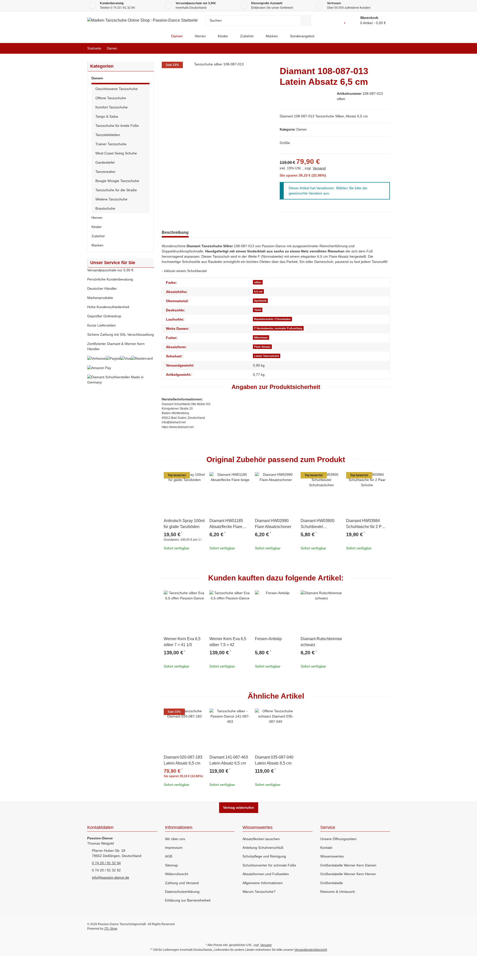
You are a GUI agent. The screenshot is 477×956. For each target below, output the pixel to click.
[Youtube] (365, 926)
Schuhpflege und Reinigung (264, 856)
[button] (120, 79)
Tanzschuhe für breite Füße (117, 126)
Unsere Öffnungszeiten (338, 839)
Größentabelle (331, 883)
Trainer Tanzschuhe (110, 144)
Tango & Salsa (106, 116)
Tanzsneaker (105, 172)
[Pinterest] (375, 926)
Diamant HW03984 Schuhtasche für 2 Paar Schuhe (366, 524)
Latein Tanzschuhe (266, 355)
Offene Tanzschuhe (110, 98)
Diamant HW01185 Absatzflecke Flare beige (226, 524)
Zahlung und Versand (182, 883)
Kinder (96, 227)
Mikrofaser (261, 337)
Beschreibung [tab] (175, 232)
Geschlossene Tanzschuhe (116, 89)
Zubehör (98, 236)
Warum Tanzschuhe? (259, 892)
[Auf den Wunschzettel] (199, 478)
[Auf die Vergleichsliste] (188, 478)
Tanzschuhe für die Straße (116, 190)
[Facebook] (354, 926)
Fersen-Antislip (268, 639)
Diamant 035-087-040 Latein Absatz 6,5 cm (274, 760)
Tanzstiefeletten (107, 135)
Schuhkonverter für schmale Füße (269, 865)
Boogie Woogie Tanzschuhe (117, 181)
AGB (168, 856)
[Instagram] (386, 926)
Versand (319, 168)
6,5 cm (258, 291)
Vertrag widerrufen (238, 808)
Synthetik (260, 300)
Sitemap (171, 865)
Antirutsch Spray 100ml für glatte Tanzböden (184, 524)
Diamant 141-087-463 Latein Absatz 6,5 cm (228, 760)
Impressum (174, 848)
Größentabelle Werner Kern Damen (348, 865)
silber (257, 282)
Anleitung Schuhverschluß (262, 848)
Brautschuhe (105, 208)
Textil (257, 309)
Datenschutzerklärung (182, 892)
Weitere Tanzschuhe (111, 199)
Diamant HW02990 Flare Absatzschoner (273, 524)
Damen (301, 129)
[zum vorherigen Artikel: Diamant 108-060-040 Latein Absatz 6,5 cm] (373, 48)
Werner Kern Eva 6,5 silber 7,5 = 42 (227, 642)
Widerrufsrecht (176, 874)
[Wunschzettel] (345, 20)
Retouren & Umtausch (337, 892)
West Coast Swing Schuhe (116, 153)
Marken (97, 245)
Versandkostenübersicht (310, 950)
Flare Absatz (262, 346)
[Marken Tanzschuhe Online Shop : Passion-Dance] (161, 36)
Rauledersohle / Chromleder (272, 319)
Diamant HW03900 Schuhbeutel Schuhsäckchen (317, 524)
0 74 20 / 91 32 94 (123, 7)
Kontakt (326, 848)
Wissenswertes (332, 856)
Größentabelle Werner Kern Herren (348, 874)
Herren (96, 218)
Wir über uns (175, 839)
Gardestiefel (105, 162)
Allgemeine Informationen (262, 883)
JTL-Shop (110, 928)
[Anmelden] (333, 20)
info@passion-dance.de (110, 877)
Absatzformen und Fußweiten (265, 874)
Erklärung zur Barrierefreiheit (187, 900)
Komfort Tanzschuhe (111, 107)
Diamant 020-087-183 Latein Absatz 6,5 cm (183, 760)
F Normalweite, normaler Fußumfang (278, 328)
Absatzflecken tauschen (261, 839)
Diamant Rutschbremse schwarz (321, 642)
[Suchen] (306, 20)
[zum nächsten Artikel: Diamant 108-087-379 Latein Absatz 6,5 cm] (384, 48)
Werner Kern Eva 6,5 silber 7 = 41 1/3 (182, 642)
